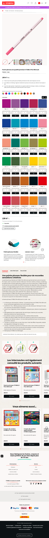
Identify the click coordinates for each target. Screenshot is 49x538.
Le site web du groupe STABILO (13, 483)
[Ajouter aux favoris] (19, 367)
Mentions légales (9, 525)
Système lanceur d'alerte (13, 474)
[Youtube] (38, 483)
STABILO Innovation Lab (13, 469)
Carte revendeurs (36, 471)
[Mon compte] (35, 3)
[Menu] (46, 3)
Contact (36, 469)
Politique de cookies (27, 525)
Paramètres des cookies (38, 525)
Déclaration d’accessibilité (24, 529)
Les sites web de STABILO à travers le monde (13, 486)
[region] (24, 39)
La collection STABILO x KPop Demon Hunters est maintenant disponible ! (22, 7)
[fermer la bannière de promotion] (48, 7)
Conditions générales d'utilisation (14, 527)
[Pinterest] (41, 483)
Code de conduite (13, 471)
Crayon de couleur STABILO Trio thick (10, 429)
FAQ (36, 467)
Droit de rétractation (38, 527)
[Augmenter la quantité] (9, 112)
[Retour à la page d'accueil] (8, 3)
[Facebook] (33, 483)
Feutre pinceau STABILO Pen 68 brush (11, 386)
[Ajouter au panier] (6, 116)
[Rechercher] (28, 3)
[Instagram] (31, 483)
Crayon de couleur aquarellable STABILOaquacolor (30, 430)
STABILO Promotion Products (36, 474)
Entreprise (13, 467)
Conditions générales (27, 527)
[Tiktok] (36, 483)
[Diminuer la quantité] (4, 112)
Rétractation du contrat (24, 535)
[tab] (6, 271)
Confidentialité (18, 525)
